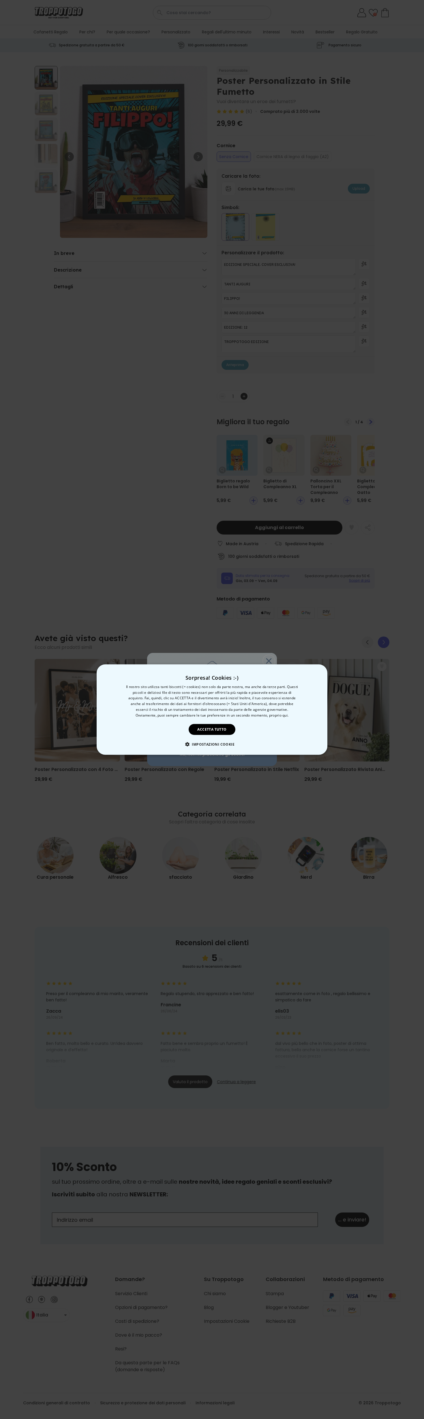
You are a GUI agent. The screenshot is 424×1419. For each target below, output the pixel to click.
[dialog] (212, 709)
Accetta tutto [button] (211, 729)
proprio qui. (279, 715)
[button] (212, 744)
